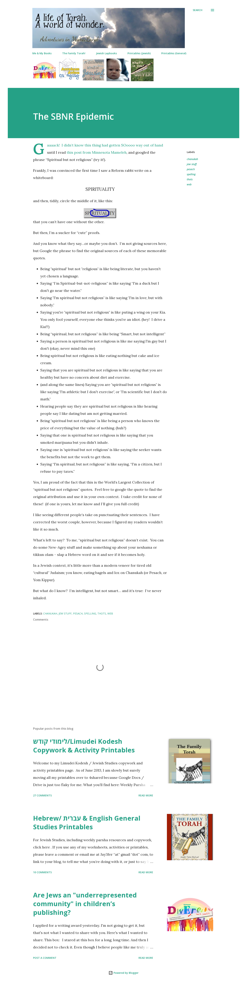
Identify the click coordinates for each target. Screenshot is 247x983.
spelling (191, 174)
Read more (146, 795)
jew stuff (192, 164)
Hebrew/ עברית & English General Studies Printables (86, 822)
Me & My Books (42, 53)
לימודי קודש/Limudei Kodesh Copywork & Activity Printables (84, 745)
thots (190, 179)
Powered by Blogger (126, 973)
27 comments (42, 795)
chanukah (192, 159)
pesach (191, 169)
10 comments (42, 872)
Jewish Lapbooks (106, 53)
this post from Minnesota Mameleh (97, 152)
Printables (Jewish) (139, 53)
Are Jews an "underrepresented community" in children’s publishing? (85, 904)
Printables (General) (173, 53)
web (189, 184)
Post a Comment (44, 957)
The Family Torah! (73, 53)
